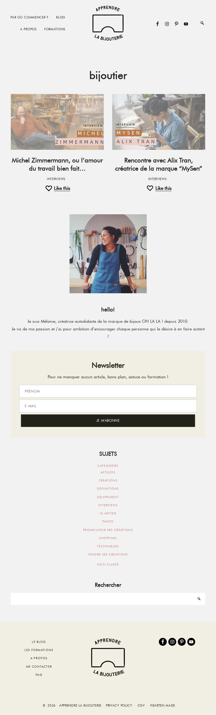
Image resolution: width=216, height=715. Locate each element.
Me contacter (39, 666)
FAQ (39, 675)
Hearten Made (162, 705)
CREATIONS (108, 480)
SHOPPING (108, 538)
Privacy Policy (119, 705)
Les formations (38, 650)
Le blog (39, 642)
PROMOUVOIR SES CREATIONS (108, 530)
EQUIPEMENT (108, 497)
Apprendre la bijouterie (108, 23)
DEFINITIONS (108, 488)
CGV (141, 705)
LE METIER (108, 513)
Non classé (108, 564)
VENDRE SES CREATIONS (108, 554)
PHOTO (108, 521)
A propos (39, 658)
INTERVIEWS (56, 179)
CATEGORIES (107, 466)
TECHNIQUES (108, 546)
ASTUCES (108, 472)
